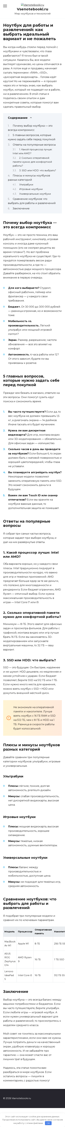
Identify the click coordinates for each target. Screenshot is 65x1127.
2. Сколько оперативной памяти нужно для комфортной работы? (32, 162)
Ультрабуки (26, 184)
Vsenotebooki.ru (32, 9)
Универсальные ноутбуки (35, 193)
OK (48, 1123)
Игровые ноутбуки (31, 189)
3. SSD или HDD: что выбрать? (37, 170)
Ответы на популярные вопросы (34, 144)
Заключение (21, 208)
